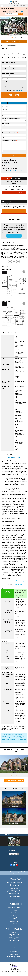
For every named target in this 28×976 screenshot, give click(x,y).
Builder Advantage (14, 953)
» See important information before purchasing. (12, 581)
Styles (7, 872)
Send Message (14, 155)
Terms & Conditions (11, 11)
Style (5, 45)
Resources (12, 872)
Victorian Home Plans (14, 898)
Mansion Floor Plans (14, 920)
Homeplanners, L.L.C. (14, 934)
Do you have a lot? (6, 123)
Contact (14, 873)
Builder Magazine (14, 954)
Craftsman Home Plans (14, 890)
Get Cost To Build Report (14, 192)
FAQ (22, 872)
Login (24, 5)
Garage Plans (14, 915)
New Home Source (14, 951)
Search (2, 872)
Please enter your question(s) (9, 140)
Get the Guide (14, 211)
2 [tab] (12, 36)
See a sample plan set (14, 457)
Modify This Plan (14, 236)
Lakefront (14, 918)
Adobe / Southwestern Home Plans (14, 882)
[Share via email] (8, 261)
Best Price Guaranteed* (20, 84)
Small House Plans (14, 921)
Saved (16, 5)
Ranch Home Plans (14, 895)
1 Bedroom (14, 909)
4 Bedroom (14, 913)
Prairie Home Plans (14, 893)
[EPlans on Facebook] (11, 865)
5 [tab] (18, 36)
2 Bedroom (14, 910)
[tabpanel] (14, 26)
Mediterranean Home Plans (14, 891)
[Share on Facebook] (14, 261)
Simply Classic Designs (14, 937)
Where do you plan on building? (10, 132)
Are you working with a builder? (9, 128)
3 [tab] (14, 36)
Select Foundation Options (8, 69)
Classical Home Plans (11, 45)
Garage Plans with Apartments (14, 917)
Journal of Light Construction (14, 956)
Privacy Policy (20, 11)
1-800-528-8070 (17, 3)
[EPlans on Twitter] (14, 865)
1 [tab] (9, 36)
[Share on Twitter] (16, 261)
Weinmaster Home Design (14, 942)
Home (2, 45)
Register (20, 5)
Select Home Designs (14, 935)
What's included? (5, 64)
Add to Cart (14, 95)
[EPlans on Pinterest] (16, 865)
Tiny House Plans (14, 923)
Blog (18, 872)
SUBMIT (20, 13)
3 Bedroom (14, 912)
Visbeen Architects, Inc (14, 940)
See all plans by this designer (14, 781)
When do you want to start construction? (12, 118)
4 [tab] (16, 36)
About (25, 872)
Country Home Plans (14, 888)
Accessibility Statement (22, 971)
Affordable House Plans (14, 907)
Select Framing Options (8, 73)
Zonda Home (14, 957)
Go (17, 854)
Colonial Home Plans (14, 887)
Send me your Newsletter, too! (10, 151)
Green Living (14, 932)
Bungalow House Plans (14, 884)
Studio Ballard (14, 939)
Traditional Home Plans (14, 896)
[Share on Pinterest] (19, 261)
